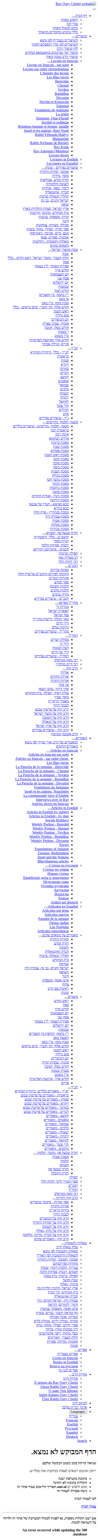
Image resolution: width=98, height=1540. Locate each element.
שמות (65, 360)
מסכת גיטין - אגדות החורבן (50, 496)
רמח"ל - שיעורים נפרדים (52, 656)
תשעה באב (61, 1038)
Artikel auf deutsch (64, 902)
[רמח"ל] (67, 636)
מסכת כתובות (59, 488)
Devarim (62, 98)
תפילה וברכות (68, 553)
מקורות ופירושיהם (65, 1263)
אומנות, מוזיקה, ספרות (62, 1341)
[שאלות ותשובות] (63, 1244)
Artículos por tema (55, 910)
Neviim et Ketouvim (54, 102)
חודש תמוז (61, 291)
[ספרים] (76, 1351)
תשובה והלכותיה (57, 184)
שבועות (63, 286)
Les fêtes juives (58, 77)
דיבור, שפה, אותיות (55, 188)
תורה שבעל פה (58, 1169)
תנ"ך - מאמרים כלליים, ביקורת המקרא (42, 1091)
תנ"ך (74, 348)
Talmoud (62, 106)
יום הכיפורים (60, 319)
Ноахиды (61, 894)
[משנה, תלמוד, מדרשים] (44, 423)
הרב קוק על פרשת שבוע (52, 709)
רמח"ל (73, 635)
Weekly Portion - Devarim (50, 841)
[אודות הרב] (70, 1375)
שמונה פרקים (59, 570)
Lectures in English (64, 159)
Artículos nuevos (56, 915)
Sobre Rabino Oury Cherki (58, 1395)
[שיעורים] (74, 37)
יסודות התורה (59, 939)
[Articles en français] (48, 751)
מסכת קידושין (59, 500)
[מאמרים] (74, 739)
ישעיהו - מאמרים (57, 1132)
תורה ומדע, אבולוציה (54, 180)
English (72, 1424)
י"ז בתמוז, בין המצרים (54, 295)
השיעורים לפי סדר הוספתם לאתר (54, 44)
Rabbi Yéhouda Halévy (52, 135)
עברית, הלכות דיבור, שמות (59, 1268)
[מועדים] (66, 998)
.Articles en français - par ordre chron (42, 759)
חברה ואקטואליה (57, 951)
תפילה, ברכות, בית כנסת (61, 1276)
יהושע (64, 377)
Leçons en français (64, 61)
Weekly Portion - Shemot (51, 828)
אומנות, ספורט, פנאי (55, 237)
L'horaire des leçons (54, 73)
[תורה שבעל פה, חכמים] (44, 534)
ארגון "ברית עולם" (74, 1407)
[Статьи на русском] (47, 866)
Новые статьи (58, 873)
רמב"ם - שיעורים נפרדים (51, 598)
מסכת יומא (61, 459)
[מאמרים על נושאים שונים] (40, 936)
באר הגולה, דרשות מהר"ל (51, 619)
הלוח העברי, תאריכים (63, 1337)
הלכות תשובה (59, 586)
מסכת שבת (61, 447)
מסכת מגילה (60, 475)
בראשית (63, 356)
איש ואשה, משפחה (55, 980)
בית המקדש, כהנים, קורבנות (49, 213)
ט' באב (64, 299)
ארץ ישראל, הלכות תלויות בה (57, 1288)
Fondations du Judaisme (51, 787)
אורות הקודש (59, 676)
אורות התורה (60, 681)
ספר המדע (61, 582)
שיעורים (81, 36)
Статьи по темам (56, 869)
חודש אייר (62, 270)
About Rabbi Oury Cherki (59, 1387)
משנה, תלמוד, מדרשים (62, 422)
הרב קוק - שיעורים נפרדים (50, 730)
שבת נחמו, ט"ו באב (55, 303)
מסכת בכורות (59, 529)
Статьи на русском (63, 865)
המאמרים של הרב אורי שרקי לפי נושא (51, 742)
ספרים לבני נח (68, 1370)
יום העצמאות (59, 274)
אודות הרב (79, 1374)
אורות (65, 672)
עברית (73, 1416)
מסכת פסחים (60, 451)
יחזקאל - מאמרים (57, 1140)
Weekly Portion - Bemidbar (49, 837)
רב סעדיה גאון (68, 557)
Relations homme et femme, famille (43, 126)
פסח (66, 262)
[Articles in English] (49, 809)
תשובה (64, 947)
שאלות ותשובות (76, 1243)
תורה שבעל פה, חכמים (62, 533)
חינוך (65, 221)
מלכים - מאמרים (57, 1128)
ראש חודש (61, 1001)
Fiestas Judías (59, 923)
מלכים (64, 389)
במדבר (64, 369)
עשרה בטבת (60, 1071)
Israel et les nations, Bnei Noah (46, 130)
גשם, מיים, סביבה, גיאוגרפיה (49, 233)
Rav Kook (61, 147)
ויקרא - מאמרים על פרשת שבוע (46, 1103)
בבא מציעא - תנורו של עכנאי (49, 504)
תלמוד (64, 1161)
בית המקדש (60, 960)
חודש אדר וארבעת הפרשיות (49, 340)
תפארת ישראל (58, 611)
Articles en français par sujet (48, 754)
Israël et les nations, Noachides (47, 791)
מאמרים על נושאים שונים (60, 935)
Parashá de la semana (53, 919)
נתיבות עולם (60, 627)
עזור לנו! (72, 24)
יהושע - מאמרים (57, 1116)
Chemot (63, 85)
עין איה (64, 685)
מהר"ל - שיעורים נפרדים (52, 631)
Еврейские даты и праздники (46, 878)
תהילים (64, 410)
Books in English (65, 1362)
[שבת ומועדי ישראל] (50, 251)
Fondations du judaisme (52, 110)
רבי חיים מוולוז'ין (67, 664)
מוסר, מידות (60, 176)
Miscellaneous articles (53, 861)
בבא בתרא (61, 508)
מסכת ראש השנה (56, 455)
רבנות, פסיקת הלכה (55, 545)
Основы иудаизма (55, 886)
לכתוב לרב (79, 1403)
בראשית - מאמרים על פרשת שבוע (45, 1095)
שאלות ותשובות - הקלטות (51, 241)
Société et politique (55, 122)
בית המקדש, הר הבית (63, 1292)
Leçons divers (59, 155)
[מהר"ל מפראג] (57, 604)
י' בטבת (63, 332)
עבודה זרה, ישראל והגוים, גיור (57, 1300)
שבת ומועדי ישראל (65, 250)
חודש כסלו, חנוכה (56, 328)
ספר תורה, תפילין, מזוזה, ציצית (48, 229)
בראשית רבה (60, 430)
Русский (71, 1428)
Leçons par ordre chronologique (46, 69)
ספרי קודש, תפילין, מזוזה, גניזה (57, 1325)
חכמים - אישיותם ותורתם (51, 549)
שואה (65, 204)
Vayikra (63, 89)
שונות (65, 993)
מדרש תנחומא (59, 438)
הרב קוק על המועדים (54, 1218)
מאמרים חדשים (67, 746)
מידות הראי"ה (59, 1210)
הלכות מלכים (60, 590)
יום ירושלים (61, 282)
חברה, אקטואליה (57, 192)
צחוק (65, 984)
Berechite (62, 81)
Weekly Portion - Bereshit (50, 824)
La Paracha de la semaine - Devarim (43, 783)
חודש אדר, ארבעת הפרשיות (49, 1079)
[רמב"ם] (66, 567)
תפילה (73, 1177)
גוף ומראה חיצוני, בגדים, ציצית (57, 1313)
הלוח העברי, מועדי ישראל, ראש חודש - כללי (38, 258)
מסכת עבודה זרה (57, 516)
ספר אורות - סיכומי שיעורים (49, 1202)
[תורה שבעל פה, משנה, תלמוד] (35, 1154)
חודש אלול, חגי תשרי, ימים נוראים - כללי (41, 307)
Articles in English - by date (49, 816)
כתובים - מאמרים (56, 1148)
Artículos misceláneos (53, 931)
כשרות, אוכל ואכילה (64, 1317)
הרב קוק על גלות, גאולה (52, 1231)
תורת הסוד (61, 541)
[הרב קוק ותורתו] (54, 1199)
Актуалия (61, 890)
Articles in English (64, 808)
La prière (62, 114)
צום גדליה (62, 315)
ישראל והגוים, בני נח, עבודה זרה (47, 968)
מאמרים (81, 738)
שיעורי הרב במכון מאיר (62, 57)
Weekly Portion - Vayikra (50, 832)
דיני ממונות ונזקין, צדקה (62, 1329)
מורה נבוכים (60, 594)
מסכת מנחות (60, 525)
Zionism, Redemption (53, 853)
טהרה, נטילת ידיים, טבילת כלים (56, 1321)
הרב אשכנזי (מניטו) (64, 734)
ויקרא (65, 364)
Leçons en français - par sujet (48, 65)
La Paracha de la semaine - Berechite (42, 767)
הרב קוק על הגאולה (55, 722)
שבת (65, 254)
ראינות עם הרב (58, 988)
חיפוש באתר (69, 20)
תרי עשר (63, 406)
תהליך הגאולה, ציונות (54, 956)
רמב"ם (73, 566)
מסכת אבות (60, 520)
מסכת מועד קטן (58, 479)
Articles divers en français (50, 804)
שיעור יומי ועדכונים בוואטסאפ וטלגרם (51, 53)
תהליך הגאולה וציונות (54, 196)
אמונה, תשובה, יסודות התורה (57, 1259)
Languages (78, 1411)
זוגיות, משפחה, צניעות (54, 217)
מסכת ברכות (60, 442)
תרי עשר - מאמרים (55, 1144)
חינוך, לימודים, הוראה (63, 1304)
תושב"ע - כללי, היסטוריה (51, 537)
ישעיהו (64, 393)
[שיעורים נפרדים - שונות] (43, 168)
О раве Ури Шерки (63, 1391)
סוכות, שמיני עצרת (56, 323)
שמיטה (64, 964)
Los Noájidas (59, 927)
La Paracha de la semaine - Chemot (43, 771)
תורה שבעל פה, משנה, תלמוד (57, 1153)
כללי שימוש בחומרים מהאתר (58, 32)
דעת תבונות (60, 648)
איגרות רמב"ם (59, 578)
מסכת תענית (60, 471)
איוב (66, 414)
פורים (65, 1083)
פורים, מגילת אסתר (55, 344)
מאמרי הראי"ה (58, 701)
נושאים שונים (59, 245)
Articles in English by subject (48, 812)
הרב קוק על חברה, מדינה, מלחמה (46, 1235)
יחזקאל (64, 401)
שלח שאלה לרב (67, 1247)
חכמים (64, 1165)
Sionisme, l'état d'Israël (52, 118)
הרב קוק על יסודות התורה (51, 1222)
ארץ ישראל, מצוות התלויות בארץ (46, 208)
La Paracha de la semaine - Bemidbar (42, 779)
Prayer (64, 845)
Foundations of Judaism (52, 849)
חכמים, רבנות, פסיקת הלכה (59, 1272)
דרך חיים (62, 623)
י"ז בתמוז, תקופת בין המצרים (49, 1034)
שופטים (63, 381)
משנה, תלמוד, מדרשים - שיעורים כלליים (41, 426)
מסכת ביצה (61, 467)
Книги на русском (64, 1366)
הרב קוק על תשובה (55, 717)
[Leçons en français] (49, 62)
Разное (63, 898)
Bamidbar (62, 94)
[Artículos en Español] (46, 907)
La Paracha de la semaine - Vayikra (43, 775)
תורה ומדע (61, 943)
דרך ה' (64, 644)
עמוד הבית (88, 1506)
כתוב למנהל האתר (65, 28)
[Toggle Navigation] (94, 9)
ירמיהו (64, 397)
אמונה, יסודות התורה (54, 172)
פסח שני (63, 278)
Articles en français (64, 750)
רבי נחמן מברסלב (66, 660)
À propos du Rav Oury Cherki (56, 1382)
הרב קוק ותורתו (67, 1198)
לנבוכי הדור (61, 705)
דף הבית (81, 16)
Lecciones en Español (62, 163)
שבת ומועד (70, 1280)
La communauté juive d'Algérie (46, 795)
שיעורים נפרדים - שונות (61, 167)
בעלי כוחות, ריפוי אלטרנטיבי (58, 1333)
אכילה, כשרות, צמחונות (52, 225)
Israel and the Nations (53, 857)
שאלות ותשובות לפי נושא (60, 1251)
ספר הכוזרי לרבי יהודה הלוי (59, 1181)
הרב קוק (72, 668)
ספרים (82, 1350)
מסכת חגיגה (60, 484)
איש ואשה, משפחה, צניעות (59, 1309)
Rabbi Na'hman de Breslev (49, 143)
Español (72, 1432)
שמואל (64, 385)
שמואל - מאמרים (57, 1124)
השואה (64, 972)
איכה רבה (62, 434)
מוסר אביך (61, 697)
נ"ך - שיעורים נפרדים (54, 418)
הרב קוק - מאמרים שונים (51, 1239)
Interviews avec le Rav (52, 800)
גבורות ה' (62, 607)
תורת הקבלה (60, 1173)
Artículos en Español (63, 906)
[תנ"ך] (69, 349)
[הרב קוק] (64, 669)
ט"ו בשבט (62, 336)
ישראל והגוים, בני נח (55, 200)
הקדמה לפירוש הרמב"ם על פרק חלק (43, 574)
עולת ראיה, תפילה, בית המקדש (47, 693)
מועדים (73, 997)
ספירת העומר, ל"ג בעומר (51, 266)
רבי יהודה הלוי (68, 562)
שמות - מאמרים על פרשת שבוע (47, 1099)
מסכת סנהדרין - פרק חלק (51, 512)
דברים (64, 373)
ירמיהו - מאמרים (57, 1136)
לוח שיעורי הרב (67, 48)
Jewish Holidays (57, 820)
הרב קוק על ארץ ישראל (52, 726)
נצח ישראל (61, 615)
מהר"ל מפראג (68, 603)
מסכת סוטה (60, 492)
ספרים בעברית (67, 1354)
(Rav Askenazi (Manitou (51, 151)
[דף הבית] (73, 17)
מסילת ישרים (60, 639)
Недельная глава (56, 882)
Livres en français (65, 1358)
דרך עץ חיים (60, 652)
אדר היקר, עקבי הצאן (54, 689)
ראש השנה (61, 311)
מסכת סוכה (61, 463)
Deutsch (72, 1437)
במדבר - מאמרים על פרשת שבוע (46, 1107)
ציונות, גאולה (69, 1284)
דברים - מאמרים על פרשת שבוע (46, 1112)
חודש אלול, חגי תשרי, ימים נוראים (45, 1046)
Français (72, 1420)
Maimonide (60, 139)
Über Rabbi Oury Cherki (60, 1399)
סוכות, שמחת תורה (55, 1062)
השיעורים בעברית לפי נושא (59, 40)
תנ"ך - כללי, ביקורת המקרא (49, 352)
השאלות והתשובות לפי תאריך (57, 1255)
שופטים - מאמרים (56, 1120)
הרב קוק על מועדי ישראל (51, 713)
